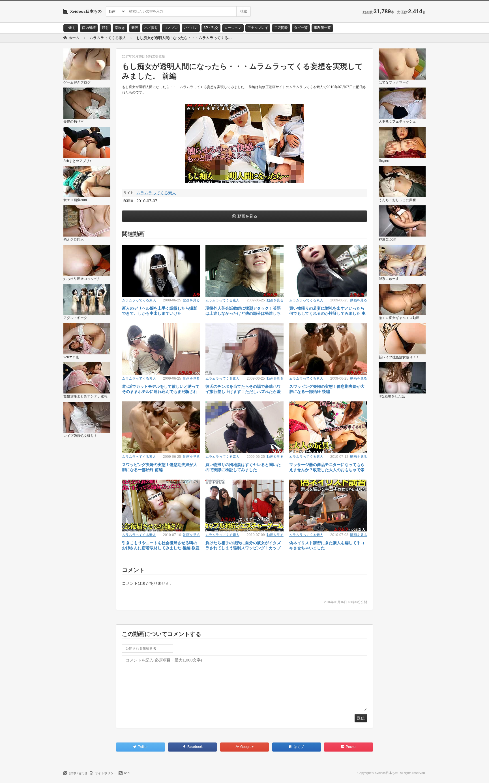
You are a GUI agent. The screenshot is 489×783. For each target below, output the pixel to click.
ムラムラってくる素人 (156, 193)
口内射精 (89, 28)
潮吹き (120, 28)
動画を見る (247, 216)
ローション (232, 28)
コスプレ (171, 28)
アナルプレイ (258, 28)
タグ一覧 (301, 28)
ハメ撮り (151, 28)
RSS (127, 773)
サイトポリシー (106, 773)
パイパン (191, 28)
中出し (71, 28)
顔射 (105, 28)
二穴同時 (281, 28)
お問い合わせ (78, 773)
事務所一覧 (322, 28)
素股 (134, 28)
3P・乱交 (211, 28)
